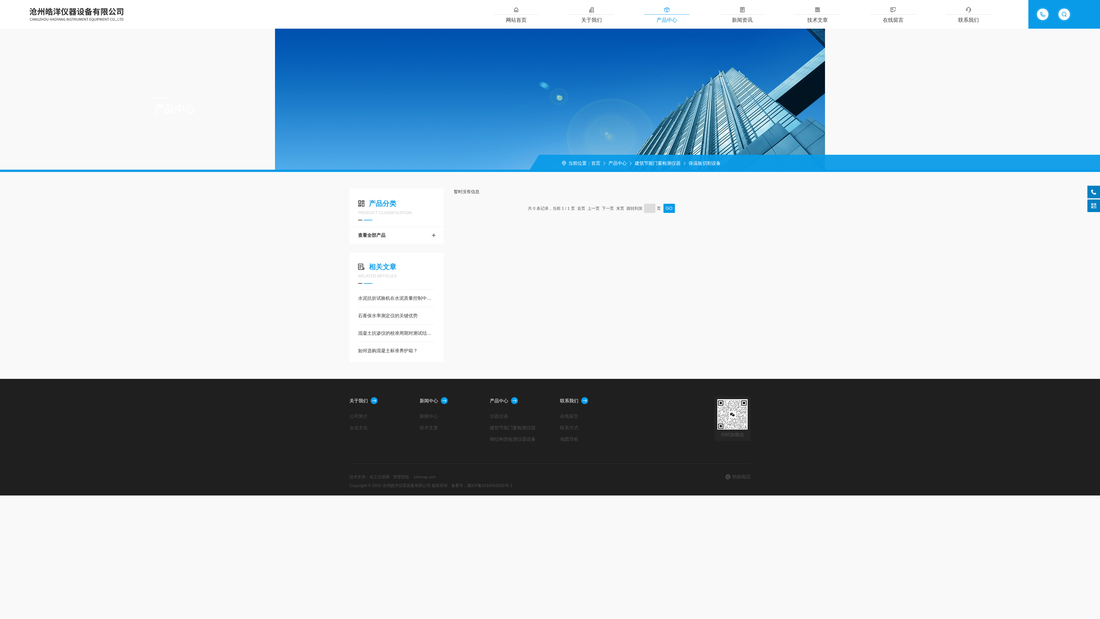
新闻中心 (429, 400)
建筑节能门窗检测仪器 (658, 163)
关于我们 (591, 20)
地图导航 (569, 439)
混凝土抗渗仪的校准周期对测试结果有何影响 (396, 333)
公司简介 (358, 416)
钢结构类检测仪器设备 (513, 439)
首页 (595, 163)
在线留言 (893, 20)
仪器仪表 (499, 416)
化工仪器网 (380, 477)
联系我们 (968, 20)
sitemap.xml (424, 477)
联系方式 (569, 427)
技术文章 (817, 20)
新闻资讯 (742, 20)
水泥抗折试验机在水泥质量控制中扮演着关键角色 (396, 298)
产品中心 (667, 20)
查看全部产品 (372, 235)
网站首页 (516, 20)
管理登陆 (401, 477)
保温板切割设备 (705, 163)
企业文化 (358, 427)
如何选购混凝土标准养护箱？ (388, 350)
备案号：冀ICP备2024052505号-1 (481, 485)
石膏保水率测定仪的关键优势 (388, 315)
